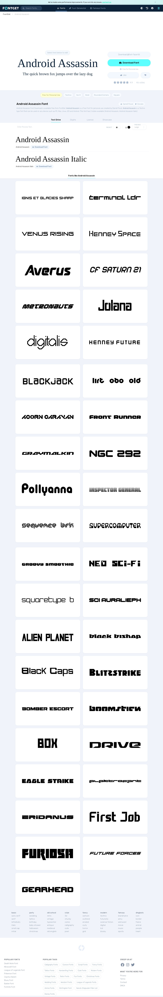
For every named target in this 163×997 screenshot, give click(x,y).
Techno (68, 95)
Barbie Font (9, 984)
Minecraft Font (10, 967)
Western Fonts (66, 982)
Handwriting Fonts (66, 971)
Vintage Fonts (50, 976)
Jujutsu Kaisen (10, 977)
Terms (122, 979)
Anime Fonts (49, 988)
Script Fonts (83, 965)
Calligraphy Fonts (51, 965)
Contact (123, 982)
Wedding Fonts (50, 982)
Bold (87, 95)
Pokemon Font (10, 973)
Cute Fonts (82, 971)
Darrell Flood (127, 104)
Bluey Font (8, 980)
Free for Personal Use (51, 95)
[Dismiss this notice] (155, 2)
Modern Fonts (96, 971)
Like (124, 75)
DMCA (122, 986)
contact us (106, 2)
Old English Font (65, 988)
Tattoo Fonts (49, 971)
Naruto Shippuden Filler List (86, 988)
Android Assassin (72, 108)
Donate (140, 104)
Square (117, 95)
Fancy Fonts (97, 965)
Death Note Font (11, 963)
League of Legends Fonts (86, 982)
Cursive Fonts (68, 965)
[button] (142, 8)
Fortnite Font (9, 987)
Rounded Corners (101, 95)
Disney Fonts (50, 994)
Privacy (123, 975)
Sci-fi (78, 95)
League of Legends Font (14, 970)
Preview (137, 125)
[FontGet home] (10, 8)
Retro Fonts (64, 976)
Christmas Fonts (93, 976)
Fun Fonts (78, 976)
